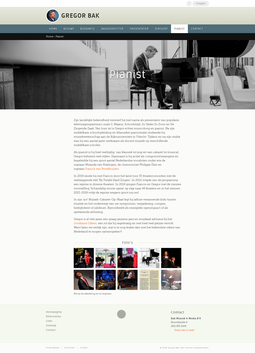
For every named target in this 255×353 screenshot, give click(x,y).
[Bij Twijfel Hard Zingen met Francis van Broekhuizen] (84, 258)
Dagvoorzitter (112, 28)
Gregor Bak (173, 348)
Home (189, 3)
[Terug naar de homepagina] (53, 15)
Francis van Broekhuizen (102, 168)
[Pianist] (106, 258)
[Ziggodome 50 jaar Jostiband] (106, 280)
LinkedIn (121, 314)
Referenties (53, 316)
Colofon (84, 348)
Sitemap (51, 325)
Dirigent (161, 28)
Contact (197, 28)
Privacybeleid (52, 348)
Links (49, 321)
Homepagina (54, 312)
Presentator (139, 28)
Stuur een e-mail (184, 330)
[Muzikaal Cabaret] (84, 280)
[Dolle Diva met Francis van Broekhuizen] (171, 258)
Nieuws (68, 28)
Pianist (179, 28)
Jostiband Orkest (85, 223)
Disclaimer (70, 348)
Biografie (87, 28)
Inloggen (201, 3)
